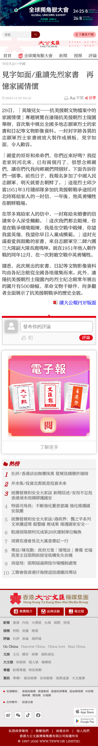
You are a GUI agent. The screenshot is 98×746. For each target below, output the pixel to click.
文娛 (6, 654)
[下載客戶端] (77, 34)
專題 (6, 670)
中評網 (89, 691)
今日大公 (8, 63)
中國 (22, 63)
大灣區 (36, 623)
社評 (16, 639)
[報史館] (71, 611)
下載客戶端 (86, 34)
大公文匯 (49, 44)
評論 (86, 337)
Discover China (33, 646)
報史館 (79, 611)
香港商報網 (29, 691)
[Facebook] (38, 715)
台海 (47, 623)
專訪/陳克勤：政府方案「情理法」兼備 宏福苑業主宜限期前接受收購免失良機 (51, 553)
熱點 (16, 631)
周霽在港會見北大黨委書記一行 (39, 541)
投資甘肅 (27, 702)
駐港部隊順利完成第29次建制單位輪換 (46, 532)
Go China (10, 646)
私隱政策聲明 (18, 731)
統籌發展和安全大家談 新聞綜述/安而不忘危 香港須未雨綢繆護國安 (51, 495)
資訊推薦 (30, 678)
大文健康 (78, 678)
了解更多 (49, 447)
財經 (66, 623)
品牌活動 (53, 611)
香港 (16, 623)
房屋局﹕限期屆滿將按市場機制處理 (43, 563)
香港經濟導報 (59, 691)
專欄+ (17, 678)
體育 (25, 654)
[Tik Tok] (28, 715)
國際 (57, 623)
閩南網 (36, 695)
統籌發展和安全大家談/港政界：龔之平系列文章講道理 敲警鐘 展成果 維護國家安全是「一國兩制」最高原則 (51, 522)
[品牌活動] (43, 611)
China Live (56, 646)
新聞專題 (19, 670)
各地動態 (46, 678)
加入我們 (83, 731)
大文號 (8, 662)
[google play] (85, 720)
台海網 (47, 695)
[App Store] (85, 711)
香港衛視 (43, 691)
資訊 (6, 678)
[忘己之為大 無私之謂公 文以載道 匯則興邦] (82, 44)
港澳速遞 (62, 678)
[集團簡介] (16, 611)
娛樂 (35, 654)
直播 (25, 631)
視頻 (6, 631)
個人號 (33, 662)
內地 (25, 623)
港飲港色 (47, 654)
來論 (25, 639)
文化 (16, 654)
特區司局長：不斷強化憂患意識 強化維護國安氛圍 (50, 508)
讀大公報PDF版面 (77, 303)
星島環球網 (76, 691)
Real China (76, 646)
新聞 (6, 623)
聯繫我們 (42, 731)
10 (6, 573)
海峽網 (26, 695)
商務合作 (62, 731)
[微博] (8, 715)
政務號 (21, 662)
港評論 (36, 639)
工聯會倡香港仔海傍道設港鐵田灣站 (43, 572)
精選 (35, 631)
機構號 (46, 662)
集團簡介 (25, 611)
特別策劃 (35, 670)
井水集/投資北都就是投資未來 (38, 483)
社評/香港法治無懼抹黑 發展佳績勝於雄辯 (49, 473)
